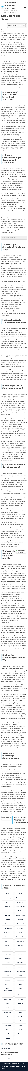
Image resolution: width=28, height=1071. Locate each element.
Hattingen (20, 949)
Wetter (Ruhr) (8, 1034)
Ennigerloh (7, 932)
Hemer (20, 954)
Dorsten (7, 924)
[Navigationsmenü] (25, 7)
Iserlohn (7, 967)
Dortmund (20, 924)
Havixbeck (8, 954)
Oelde (20, 984)
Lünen (7, 975)
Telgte (20, 1012)
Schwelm (20, 999)
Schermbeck (7, 999)
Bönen (8, 911)
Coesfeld (7, 919)
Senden (20, 1003)
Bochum (7, 906)
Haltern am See (7, 949)
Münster (7, 980)
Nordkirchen (20, 980)
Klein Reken (7, 971)
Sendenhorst (7, 1008)
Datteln (20, 919)
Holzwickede (20, 962)
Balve (7, 902)
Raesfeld (20, 995)
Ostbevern (8, 995)
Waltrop (20, 1021)
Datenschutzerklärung (17, 1066)
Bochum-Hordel (20, 906)
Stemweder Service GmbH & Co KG (14, 1063)
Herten (8, 962)
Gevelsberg (20, 941)
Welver (20, 1025)
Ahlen (7, 893)
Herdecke (7, 958)
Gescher (7, 941)
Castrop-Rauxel (20, 915)
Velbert (20, 1016)
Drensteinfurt (8, 928)
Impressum (4, 1068)
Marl (20, 975)
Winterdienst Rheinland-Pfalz (10, 1058)
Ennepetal (20, 928)
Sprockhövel (7, 1012)
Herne (20, 958)
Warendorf (7, 1025)
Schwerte (7, 1003)
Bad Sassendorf (20, 898)
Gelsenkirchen (20, 936)
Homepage (4, 1066)
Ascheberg (7, 898)
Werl (7, 1029)
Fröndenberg (8, 936)
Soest (20, 1008)
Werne (20, 1029)
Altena (20, 893)
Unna (7, 1016)
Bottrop (7, 915)
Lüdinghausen (20, 971)
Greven (20, 945)
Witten (8, 1038)
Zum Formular (5, 1048)
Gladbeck (7, 945)
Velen (7, 1021)
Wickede (20, 1034)
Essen (20, 932)
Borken (20, 911)
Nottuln (7, 984)
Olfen (20, 988)
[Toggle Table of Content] (23, 25)
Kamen (20, 967)
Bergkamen (20, 902)
